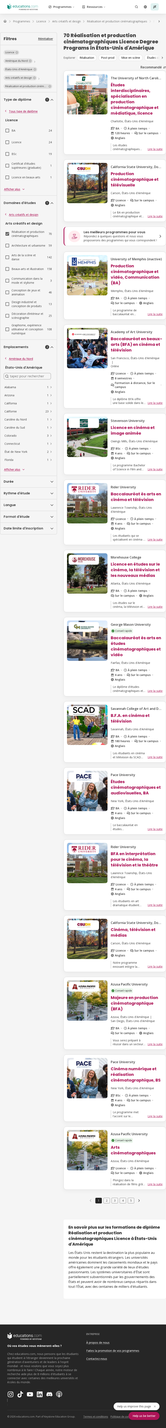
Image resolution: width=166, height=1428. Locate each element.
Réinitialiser (45, 39)
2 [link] (106, 1200)
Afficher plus (12, 189)
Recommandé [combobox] (151, 67)
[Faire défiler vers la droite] (159, 21)
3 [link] (115, 1200)
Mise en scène (130, 58)
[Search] (136, 6)
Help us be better (144, 1416)
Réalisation (87, 58)
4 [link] (123, 1200)
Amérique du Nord (21, 359)
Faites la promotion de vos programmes (112, 1351)
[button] (11, 52)
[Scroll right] (162, 57)
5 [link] (131, 1200)
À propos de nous (98, 1342)
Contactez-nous (96, 1359)
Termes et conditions (95, 1416)
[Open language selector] (145, 6)
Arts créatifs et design (23, 215)
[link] (139, 1201)
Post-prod (107, 58)
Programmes (62, 7)
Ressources (94, 7)
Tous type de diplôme (23, 111)
